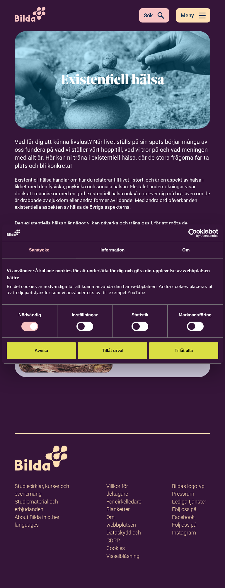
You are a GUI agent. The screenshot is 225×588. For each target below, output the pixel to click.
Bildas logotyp (188, 486)
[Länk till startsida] (41, 459)
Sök (148, 15)
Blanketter (118, 509)
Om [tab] (186, 249)
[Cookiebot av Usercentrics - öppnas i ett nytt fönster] (192, 233)
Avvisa (41, 350)
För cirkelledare (123, 502)
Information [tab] (112, 249)
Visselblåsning (122, 556)
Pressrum (183, 494)
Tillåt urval (112, 350)
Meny (187, 15)
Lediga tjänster (189, 502)
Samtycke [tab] (39, 249)
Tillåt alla (184, 350)
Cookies (115, 548)
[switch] (84, 326)
